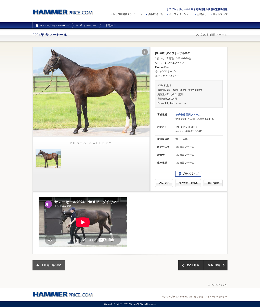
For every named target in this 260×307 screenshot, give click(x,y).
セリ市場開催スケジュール (127, 14)
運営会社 (198, 296)
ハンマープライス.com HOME (55, 25)
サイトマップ (220, 14)
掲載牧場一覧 (155, 14)
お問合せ (202, 14)
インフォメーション (180, 14)
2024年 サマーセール (86, 25)
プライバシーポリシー (216, 296)
